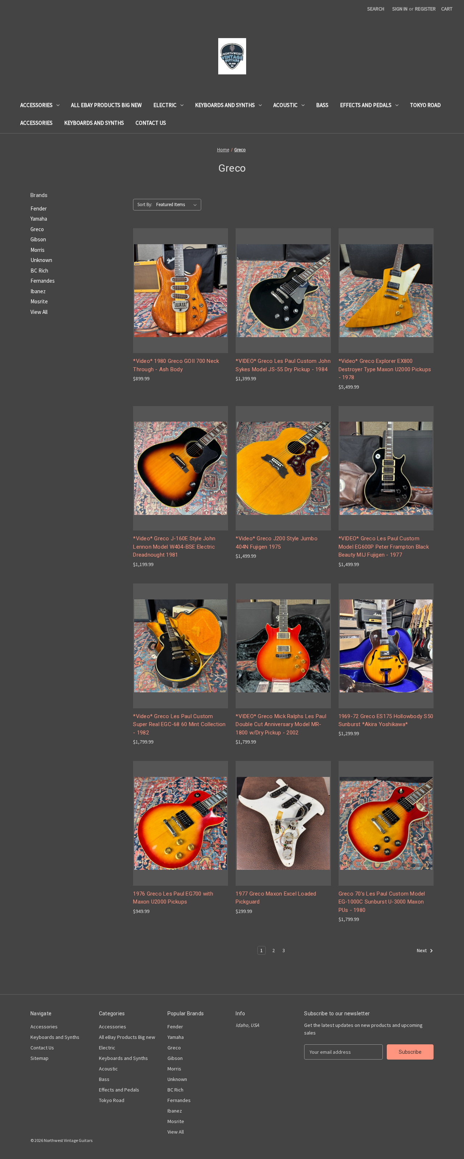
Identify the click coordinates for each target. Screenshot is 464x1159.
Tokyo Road (425, 105)
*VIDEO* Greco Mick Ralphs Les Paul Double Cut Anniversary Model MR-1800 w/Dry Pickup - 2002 (281, 724)
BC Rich (39, 270)
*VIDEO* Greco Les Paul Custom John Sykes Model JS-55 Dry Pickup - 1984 (283, 365)
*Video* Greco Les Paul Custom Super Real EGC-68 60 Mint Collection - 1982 (179, 724)
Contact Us (151, 122)
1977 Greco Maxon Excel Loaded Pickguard (276, 897)
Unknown (41, 260)
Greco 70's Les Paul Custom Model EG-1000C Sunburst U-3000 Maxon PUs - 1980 (382, 901)
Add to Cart (180, 303)
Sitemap (39, 1058)
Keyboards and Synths (225, 105)
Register (425, 8)
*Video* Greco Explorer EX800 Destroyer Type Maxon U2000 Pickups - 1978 (385, 369)
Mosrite (39, 301)
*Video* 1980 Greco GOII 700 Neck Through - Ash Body (176, 365)
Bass (322, 105)
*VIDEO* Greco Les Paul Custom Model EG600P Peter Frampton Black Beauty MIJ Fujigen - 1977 (384, 546)
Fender (38, 208)
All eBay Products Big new (106, 105)
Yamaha (38, 218)
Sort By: (144, 204)
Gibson (38, 239)
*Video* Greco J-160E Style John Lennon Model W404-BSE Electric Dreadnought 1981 (174, 546)
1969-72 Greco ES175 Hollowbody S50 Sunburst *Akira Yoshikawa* (386, 720)
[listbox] (178, 204)
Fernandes (42, 280)
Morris (37, 249)
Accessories (36, 105)
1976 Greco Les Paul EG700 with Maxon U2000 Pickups (173, 897)
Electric (165, 105)
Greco (37, 229)
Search (375, 8)
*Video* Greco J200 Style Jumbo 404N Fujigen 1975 (277, 542)
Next (422, 950)
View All (38, 311)
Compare (178, 291)
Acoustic (285, 105)
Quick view (179, 277)
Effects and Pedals (366, 105)
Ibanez (38, 291)
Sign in (399, 8)
